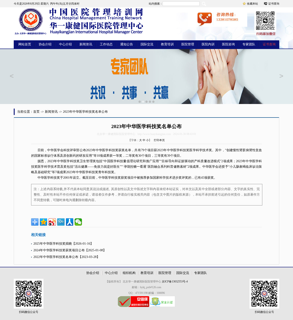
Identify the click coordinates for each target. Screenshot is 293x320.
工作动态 (106, 44)
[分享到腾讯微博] (61, 222)
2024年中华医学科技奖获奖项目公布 (59, 250)
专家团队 (248, 44)
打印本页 (159, 140)
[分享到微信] (78, 222)
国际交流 (147, 44)
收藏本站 (252, 3)
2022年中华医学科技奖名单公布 (55, 257)
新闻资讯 (85, 44)
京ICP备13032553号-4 (175, 281)
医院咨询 (228, 44)
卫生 (83, 161)
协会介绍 (45, 44)
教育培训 (167, 44)
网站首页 (24, 44)
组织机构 (129, 273)
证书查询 (273, 3)
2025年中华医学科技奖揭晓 (52, 243)
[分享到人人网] (69, 222)
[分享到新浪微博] (52, 222)
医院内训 (208, 44)
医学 (57, 150)
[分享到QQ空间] (43, 222)
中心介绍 (65, 44)
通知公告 (126, 44)
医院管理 (187, 44)
